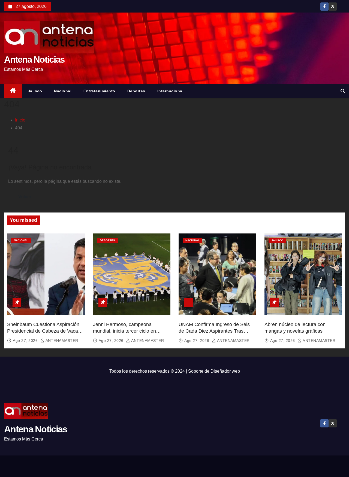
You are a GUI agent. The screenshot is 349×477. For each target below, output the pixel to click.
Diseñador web (225, 371)
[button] (343, 91)
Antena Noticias (34, 59)
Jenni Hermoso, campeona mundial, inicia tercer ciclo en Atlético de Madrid (124, 331)
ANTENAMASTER (61, 340)
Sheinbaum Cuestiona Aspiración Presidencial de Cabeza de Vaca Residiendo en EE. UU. (43, 331)
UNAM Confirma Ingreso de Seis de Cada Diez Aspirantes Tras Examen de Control (214, 331)
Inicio (20, 120)
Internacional (170, 91)
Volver (24, 197)
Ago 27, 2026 (26, 340)
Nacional (62, 91)
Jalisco (35, 91)
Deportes (136, 91)
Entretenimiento (99, 91)
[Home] (13, 91)
